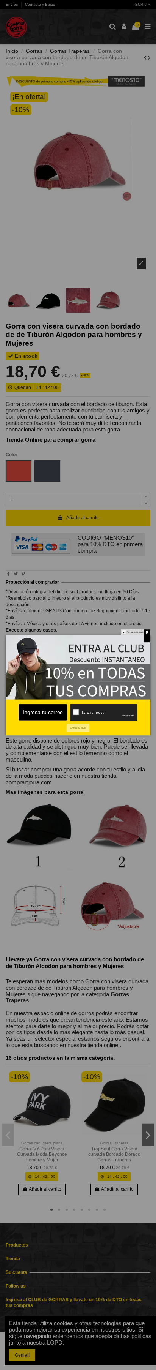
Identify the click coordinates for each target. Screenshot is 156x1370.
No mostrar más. (135, 632)
